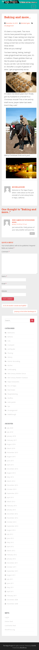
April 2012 (10, 546)
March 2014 (11, 481)
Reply (32, 233)
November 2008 (12, 604)
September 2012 (12, 526)
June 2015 (10, 461)
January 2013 (11, 510)
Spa (8, 406)
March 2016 (11, 448)
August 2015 (11, 457)
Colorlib (33, 646)
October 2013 (11, 489)
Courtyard (10, 345)
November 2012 (12, 518)
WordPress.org (10, 630)
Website (4, 291)
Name (4, 276)
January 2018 (11, 436)
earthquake (11, 349)
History (9, 357)
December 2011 (12, 563)
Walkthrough (11, 414)
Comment (6, 252)
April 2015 (10, 465)
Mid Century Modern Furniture (17, 378)
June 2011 (10, 583)
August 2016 (11, 444)
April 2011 (10, 591)
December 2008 (12, 600)
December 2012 (12, 514)
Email (4, 284)
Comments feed (10, 626)
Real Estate (11, 390)
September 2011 (12, 571)
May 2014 (10, 477)
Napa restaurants (13, 382)
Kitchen (9, 365)
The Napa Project (8, 646)
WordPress (23, 648)
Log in (7, 617)
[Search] (32, 320)
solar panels (11, 402)
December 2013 (12, 485)
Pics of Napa (11, 386)
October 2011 (11, 567)
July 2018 (10, 432)
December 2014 (12, 469)
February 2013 (12, 506)
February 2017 (12, 440)
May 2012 (10, 542)
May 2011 (10, 587)
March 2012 (11, 551)
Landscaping (11, 369)
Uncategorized (9, 26)
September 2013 (12, 493)
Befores (10, 337)
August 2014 (11, 473)
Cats (9, 341)
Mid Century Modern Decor (16, 374)
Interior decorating (13, 361)
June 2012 (10, 538)
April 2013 (10, 497)
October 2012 (11, 522)
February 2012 (12, 555)
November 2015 (12, 452)
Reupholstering (12, 394)
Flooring (10, 353)
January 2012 (11, 559)
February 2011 (12, 596)
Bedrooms (11, 333)
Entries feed (9, 621)
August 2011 (11, 575)
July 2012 (10, 534)
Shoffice (10, 398)
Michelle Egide (25, 23)
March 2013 (11, 502)
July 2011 (10, 579)
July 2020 (10, 428)
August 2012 (11, 530)
